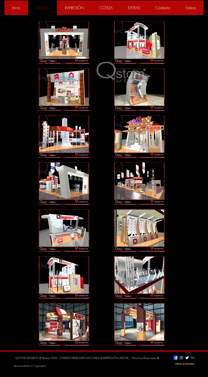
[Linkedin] (193, 358)
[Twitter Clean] (187, 358)
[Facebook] (176, 358)
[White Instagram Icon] (181, 358)
